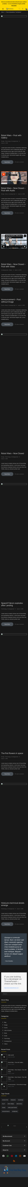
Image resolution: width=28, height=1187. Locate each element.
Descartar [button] (14, 5)
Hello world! (11, 1055)
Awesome (13, 1099)
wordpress (14, 1111)
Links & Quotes (8, 1030)
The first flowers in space (12, 753)
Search (19, 9)
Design (2, 141)
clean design (11, 1103)
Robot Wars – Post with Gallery (15, 1062)
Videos (10, 270)
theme (3, 1107)
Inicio (2, 12)
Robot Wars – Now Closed (12, 453)
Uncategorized (14, 141)
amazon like (5, 1099)
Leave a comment (20, 162)
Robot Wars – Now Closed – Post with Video (13, 265)
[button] (5, 131)
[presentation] (26, 1127)
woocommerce (5, 1111)
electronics (19, 1103)
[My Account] (23, 9)
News (6, 194)
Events (2, 305)
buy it (3, 1103)
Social (5, 1035)
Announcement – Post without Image (11, 300)
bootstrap (20, 1099)
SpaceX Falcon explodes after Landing (12, 604)
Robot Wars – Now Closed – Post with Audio (13, 189)
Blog (5, 1022)
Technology (8, 141)
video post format (12, 1107)
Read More (7, 162)
